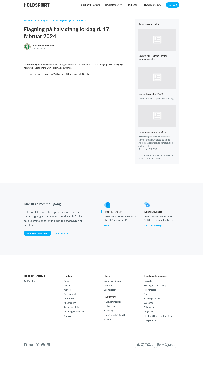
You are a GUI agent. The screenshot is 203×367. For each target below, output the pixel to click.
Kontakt (67, 281)
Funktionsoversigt (153, 225)
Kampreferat (150, 320)
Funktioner (131, 4)
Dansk (30, 281)
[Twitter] (37, 345)
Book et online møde (36, 233)
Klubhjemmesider (112, 301)
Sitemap (67, 316)
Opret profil (60, 233)
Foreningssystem (152, 298)
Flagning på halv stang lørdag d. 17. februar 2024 (65, 20)
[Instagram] (43, 345)
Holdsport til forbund (89, 4)
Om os (67, 285)
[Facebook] (25, 345)
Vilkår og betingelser (74, 311)
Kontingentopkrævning (155, 285)
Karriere (67, 289)
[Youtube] (31, 345)
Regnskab (148, 311)
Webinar (108, 285)
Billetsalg (108, 310)
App (146, 294)
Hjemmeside (150, 289)
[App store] (145, 345)
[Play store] (166, 345)
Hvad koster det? (152, 4)
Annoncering (70, 302)
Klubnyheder (30, 20)
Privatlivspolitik (71, 307)
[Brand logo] (37, 5)
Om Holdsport (112, 4)
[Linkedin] (48, 345)
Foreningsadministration (115, 315)
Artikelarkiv (69, 298)
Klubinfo (108, 319)
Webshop (148, 302)
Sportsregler (110, 289)
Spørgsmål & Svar (112, 281)
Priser (107, 225)
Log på (171, 5)
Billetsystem (150, 307)
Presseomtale (70, 294)
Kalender (148, 281)
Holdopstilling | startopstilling (158, 316)
